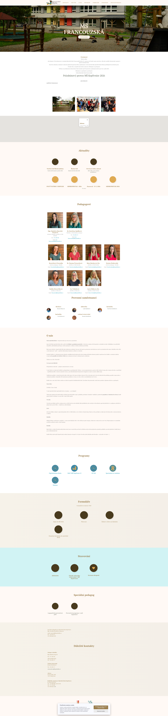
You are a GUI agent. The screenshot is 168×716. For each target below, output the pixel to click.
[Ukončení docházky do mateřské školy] (58, 533)
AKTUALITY (66, 2)
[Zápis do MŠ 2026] (58, 518)
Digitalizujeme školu (55, 473)
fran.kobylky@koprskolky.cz (57, 267)
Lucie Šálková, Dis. (93, 289)
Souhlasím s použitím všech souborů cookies (101, 707)
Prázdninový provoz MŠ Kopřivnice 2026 (84, 75)
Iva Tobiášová (74, 289)
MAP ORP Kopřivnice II (74, 473)
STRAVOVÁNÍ (105, 2)
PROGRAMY (87, 2)
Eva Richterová (61, 316)
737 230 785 (56, 237)
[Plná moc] (84, 518)
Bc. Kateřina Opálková (74, 231)
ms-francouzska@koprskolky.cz (55, 240)
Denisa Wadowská (112, 263)
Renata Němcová (61, 308)
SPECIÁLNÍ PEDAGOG (116, 2)
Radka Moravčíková (55, 289)
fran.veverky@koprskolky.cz (94, 292)
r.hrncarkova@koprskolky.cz (54, 669)
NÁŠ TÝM (73, 2)
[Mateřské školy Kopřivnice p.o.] (53, 2)
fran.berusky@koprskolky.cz (76, 267)
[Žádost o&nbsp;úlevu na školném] (110, 518)
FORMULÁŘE (96, 2)
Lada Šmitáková (86, 308)
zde (55, 686)
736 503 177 (75, 235)
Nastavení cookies (101, 711)
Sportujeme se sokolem (113, 473)
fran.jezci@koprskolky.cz (57, 292)
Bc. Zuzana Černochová (74, 263)
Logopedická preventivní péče (55, 613)
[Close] (87, 119)
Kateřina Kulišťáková (112, 308)
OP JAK (93, 473)
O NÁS (80, 2)
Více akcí (84, 188)
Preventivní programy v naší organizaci (74, 613)
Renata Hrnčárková (86, 316)
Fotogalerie (84, 37)
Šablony (55, 485)
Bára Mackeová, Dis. (93, 263)
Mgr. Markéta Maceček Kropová (55, 231)
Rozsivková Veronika (56, 263)
